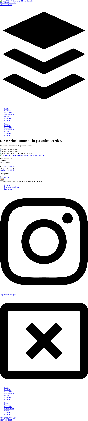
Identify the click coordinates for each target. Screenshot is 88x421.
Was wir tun (8, 112)
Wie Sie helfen (9, 114)
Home (6, 109)
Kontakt (7, 120)
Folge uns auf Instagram (8, 295)
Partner (6, 116)
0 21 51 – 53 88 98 (9, 166)
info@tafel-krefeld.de (7, 170)
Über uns (7, 111)
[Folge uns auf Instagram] (44, 291)
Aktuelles (7, 118)
